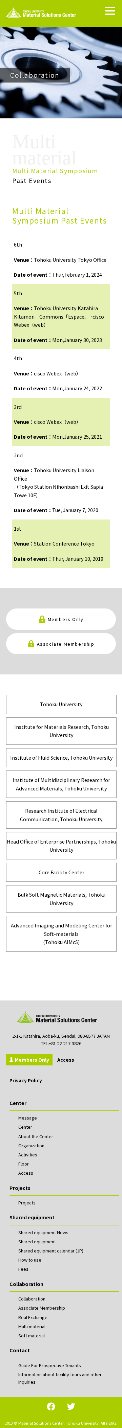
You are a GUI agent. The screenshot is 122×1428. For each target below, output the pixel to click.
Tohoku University (61, 704)
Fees (23, 1269)
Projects (27, 1202)
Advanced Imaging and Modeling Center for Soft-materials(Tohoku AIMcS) (61, 933)
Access (65, 1059)
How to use (29, 1260)
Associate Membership (66, 643)
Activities (27, 1154)
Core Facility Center (61, 872)
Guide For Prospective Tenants (49, 1365)
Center (25, 1127)
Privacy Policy (25, 1080)
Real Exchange (32, 1317)
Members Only (66, 619)
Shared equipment (37, 1241)
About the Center (35, 1136)
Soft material (31, 1335)
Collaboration (31, 1298)
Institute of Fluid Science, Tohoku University (61, 757)
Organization (31, 1145)
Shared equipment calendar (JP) (50, 1250)
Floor (23, 1163)
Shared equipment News (43, 1232)
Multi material (31, 1326)
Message (27, 1117)
